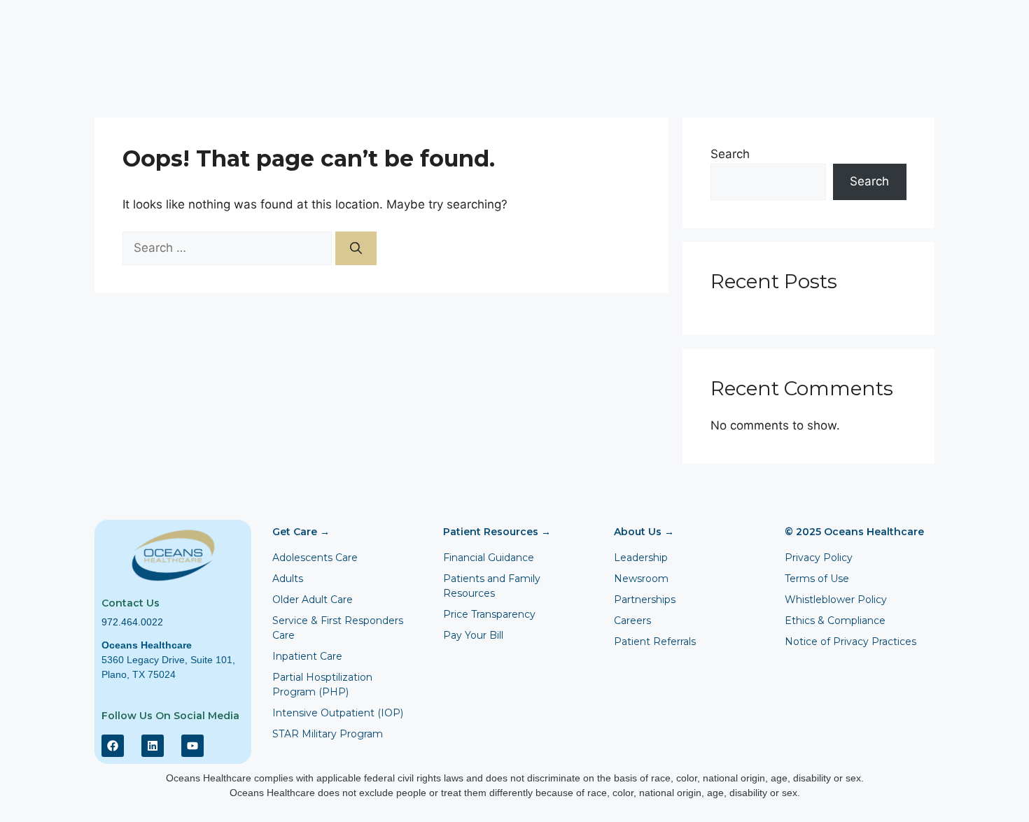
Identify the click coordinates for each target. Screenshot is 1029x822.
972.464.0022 (132, 622)
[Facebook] (113, 746)
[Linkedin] (152, 746)
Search (730, 154)
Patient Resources (497, 532)
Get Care (301, 532)
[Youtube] (192, 746)
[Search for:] (228, 248)
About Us (644, 532)
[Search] (356, 248)
